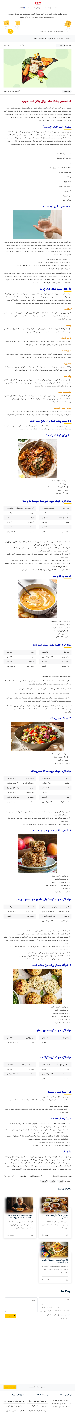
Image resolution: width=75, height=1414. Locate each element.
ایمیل (43, 1387)
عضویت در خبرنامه (9, 1387)
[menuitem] (22, 8)
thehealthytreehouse (60, 1176)
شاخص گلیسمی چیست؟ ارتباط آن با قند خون (55, 1261)
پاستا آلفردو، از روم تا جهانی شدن (36, 1411)
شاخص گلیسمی (45, 1166)
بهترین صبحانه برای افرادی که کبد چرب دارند (36, 1406)
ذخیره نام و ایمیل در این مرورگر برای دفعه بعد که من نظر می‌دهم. (54, 1316)
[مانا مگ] (38, 3)
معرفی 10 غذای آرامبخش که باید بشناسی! (55, 1216)
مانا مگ (68, 38)
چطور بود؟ (23, 1176)
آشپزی (61, 1181)
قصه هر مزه (31, 8)
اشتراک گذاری (34, 1176)
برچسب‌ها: (68, 1181)
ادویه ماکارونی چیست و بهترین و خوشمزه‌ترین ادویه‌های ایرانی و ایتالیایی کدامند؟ (13, 1401)
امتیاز (68, 1311)
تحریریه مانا (61, 45)
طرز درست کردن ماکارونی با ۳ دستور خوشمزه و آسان (13, 1411)
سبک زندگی (39, 8)
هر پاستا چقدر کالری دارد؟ (37, 1401)
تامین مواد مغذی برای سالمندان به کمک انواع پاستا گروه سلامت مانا (20, 1216)
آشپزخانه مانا (49, 8)
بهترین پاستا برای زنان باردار (13, 1406)
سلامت (52, 1181)
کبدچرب (44, 1181)
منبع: (69, 1176)
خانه (55, 8)
